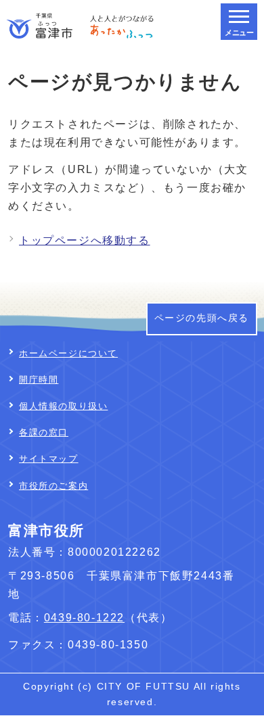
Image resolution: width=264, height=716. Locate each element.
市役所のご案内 (53, 486)
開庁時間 (38, 380)
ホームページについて (68, 353)
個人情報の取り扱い (63, 406)
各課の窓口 (43, 432)
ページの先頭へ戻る (201, 318)
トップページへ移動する (84, 240)
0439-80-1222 (84, 617)
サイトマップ (49, 459)
